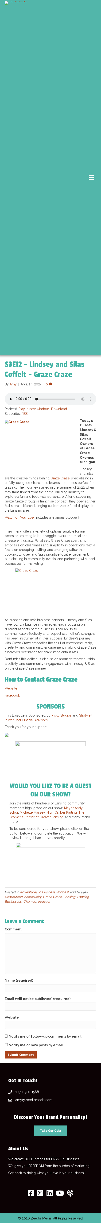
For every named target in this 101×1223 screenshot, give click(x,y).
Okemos (29, 901)
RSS (24, 414)
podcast (44, 901)
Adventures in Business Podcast (44, 892)
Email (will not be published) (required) (37, 999)
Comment (13, 929)
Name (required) (19, 980)
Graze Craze (60, 478)
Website (11, 688)
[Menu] (91, 177)
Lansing (69, 897)
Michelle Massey (32, 812)
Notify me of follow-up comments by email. (45, 1036)
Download (59, 409)
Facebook (12, 695)
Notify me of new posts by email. (36, 1045)
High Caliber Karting (62, 812)
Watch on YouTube (19, 517)
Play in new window (34, 409)
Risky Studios (61, 715)
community (32, 897)
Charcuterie (14, 897)
